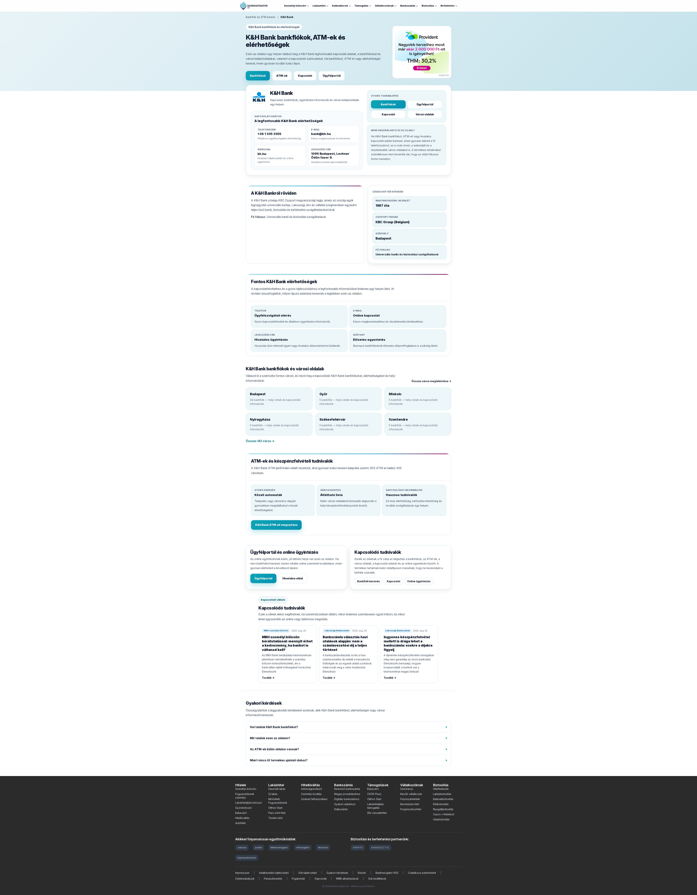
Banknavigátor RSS (387, 872)
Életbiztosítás (441, 804)
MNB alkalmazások (347, 878)
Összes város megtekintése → (431, 381)
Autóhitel (240, 823)
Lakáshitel (319, 5)
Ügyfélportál (332, 75)
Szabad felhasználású (314, 799)
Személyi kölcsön (295, 5)
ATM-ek (282, 75)
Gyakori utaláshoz (345, 804)
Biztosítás (428, 5)
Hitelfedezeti (441, 788)
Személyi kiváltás (311, 793)
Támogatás (361, 5)
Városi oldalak (425, 114)
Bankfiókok (258, 75)
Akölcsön (323, 847)
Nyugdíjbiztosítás (443, 809)
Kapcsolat (305, 75)
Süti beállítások (377, 878)
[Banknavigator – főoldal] (254, 6)
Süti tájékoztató (307, 872)
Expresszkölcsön (246, 857)
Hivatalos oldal (292, 578)
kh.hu (262, 154)
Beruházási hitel (409, 804)
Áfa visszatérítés (377, 812)
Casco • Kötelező (443, 814)
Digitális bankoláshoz (346, 799)
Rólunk (362, 872)
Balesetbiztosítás (443, 799)
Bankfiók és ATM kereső (260, 17)
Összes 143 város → (260, 441)
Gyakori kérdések (337, 872)
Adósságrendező (311, 788)
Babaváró (241, 812)
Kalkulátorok (340, 5)
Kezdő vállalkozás (411, 793)
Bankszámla (407, 5)
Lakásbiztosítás (442, 793)
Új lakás (273, 793)
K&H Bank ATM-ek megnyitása (276, 525)
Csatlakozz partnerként (422, 872)
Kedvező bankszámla (347, 788)
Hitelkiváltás (242, 817)
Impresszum (242, 872)
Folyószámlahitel (410, 799)
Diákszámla (341, 809)
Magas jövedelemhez (347, 793)
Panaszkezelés (273, 878)
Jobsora (241, 847)
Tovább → (268, 677)
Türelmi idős (275, 817)
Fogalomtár (298, 878)
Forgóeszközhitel (410, 809)
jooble (258, 847)
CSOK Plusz (374, 793)
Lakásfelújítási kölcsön (248, 802)
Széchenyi (406, 788)
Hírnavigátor (302, 847)
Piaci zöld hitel (277, 812)
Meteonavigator (279, 847)
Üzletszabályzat (244, 878)
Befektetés (448, 5)
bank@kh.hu (321, 134)
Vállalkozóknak (384, 5)
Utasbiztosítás (441, 819)
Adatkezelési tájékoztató (274, 872)
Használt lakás (276, 788)
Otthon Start (275, 807)
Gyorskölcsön (243, 807)
